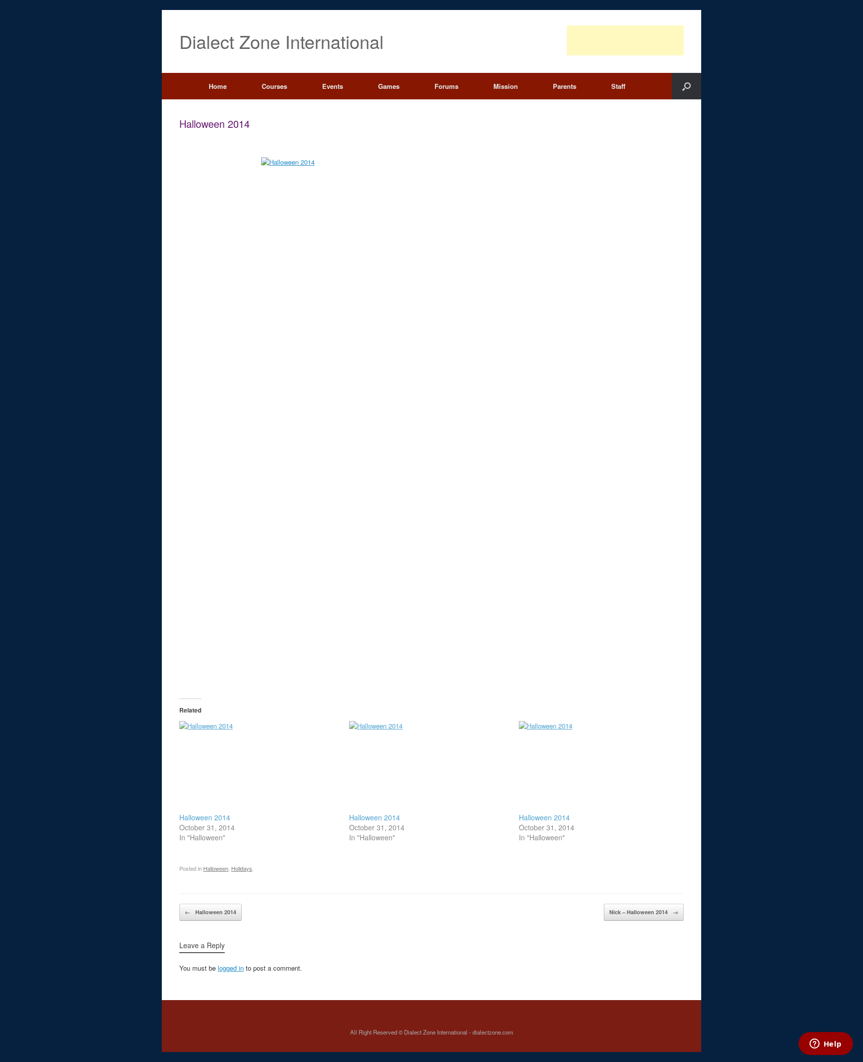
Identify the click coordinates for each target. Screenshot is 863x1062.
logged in (231, 968)
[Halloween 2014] (259, 766)
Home (218, 86)
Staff (618, 86)
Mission (505, 86)
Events (332, 86)
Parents (564, 86)
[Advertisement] (625, 40)
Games (389, 86)
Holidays (241, 868)
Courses (274, 86)
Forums (446, 86)
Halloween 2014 (204, 817)
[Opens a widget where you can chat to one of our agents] (825, 1044)
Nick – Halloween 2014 (643, 912)
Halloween (215, 868)
